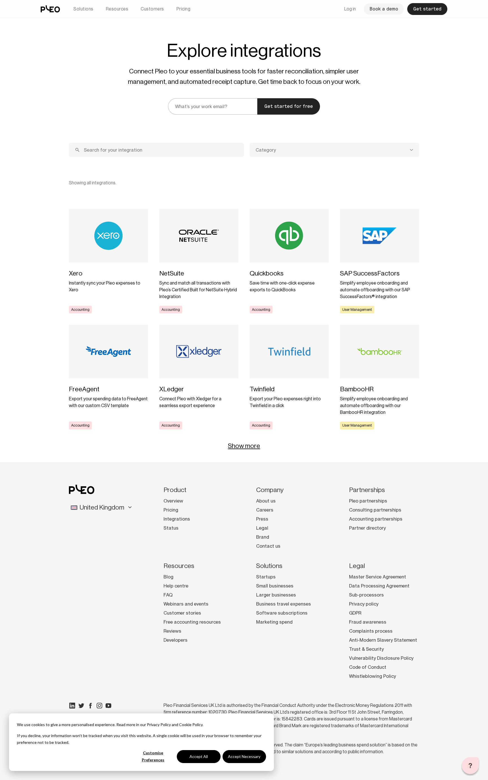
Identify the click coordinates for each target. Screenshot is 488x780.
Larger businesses (276, 595)
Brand (262, 537)
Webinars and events (186, 604)
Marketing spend (274, 622)
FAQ (168, 595)
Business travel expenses (283, 604)
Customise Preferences (153, 756)
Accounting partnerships (375, 519)
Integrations (177, 519)
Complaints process (371, 631)
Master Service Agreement (377, 577)
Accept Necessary (244, 756)
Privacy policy (363, 604)
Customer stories (182, 613)
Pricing (184, 9)
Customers (152, 9)
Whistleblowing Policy (372, 676)
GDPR (355, 613)
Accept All (198, 756)
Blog (168, 577)
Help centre (176, 586)
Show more (244, 445)
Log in (350, 9)
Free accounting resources (192, 622)
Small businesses (274, 586)
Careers (264, 510)
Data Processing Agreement (379, 586)
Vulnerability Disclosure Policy (381, 658)
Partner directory (367, 528)
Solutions (83, 9)
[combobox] (334, 150)
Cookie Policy (190, 724)
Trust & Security (366, 649)
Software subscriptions (282, 613)
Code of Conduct (367, 667)
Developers (176, 640)
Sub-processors (366, 595)
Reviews (172, 631)
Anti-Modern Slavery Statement (383, 640)
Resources (117, 9)
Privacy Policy (159, 724)
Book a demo (383, 9)
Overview (173, 501)
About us (266, 501)
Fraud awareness (367, 622)
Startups (266, 577)
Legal (262, 528)
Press (262, 519)
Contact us (268, 546)
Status (171, 528)
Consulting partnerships (375, 510)
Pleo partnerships (368, 501)
